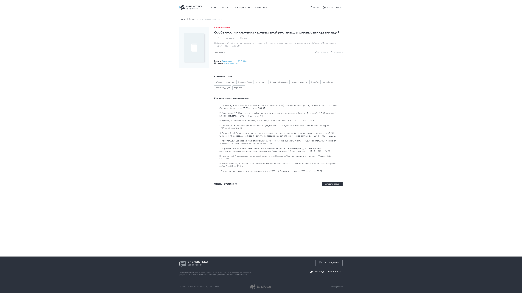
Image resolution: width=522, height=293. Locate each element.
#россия (230, 82)
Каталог (226, 7)
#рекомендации (223, 87)
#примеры (238, 87)
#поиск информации (279, 82)
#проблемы (328, 82)
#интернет (261, 82)
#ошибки (315, 82)
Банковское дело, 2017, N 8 (234, 61)
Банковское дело (231, 63)
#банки (219, 82)
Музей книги (261, 7)
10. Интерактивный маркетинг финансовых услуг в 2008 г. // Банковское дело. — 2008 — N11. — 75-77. (271, 171)
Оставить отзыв (332, 184)
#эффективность (299, 82)
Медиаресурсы (242, 7)
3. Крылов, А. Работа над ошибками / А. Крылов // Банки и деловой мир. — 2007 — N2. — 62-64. (267, 120)
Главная (182, 19)
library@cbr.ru (337, 286)
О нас (214, 7)
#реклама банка (245, 82)
